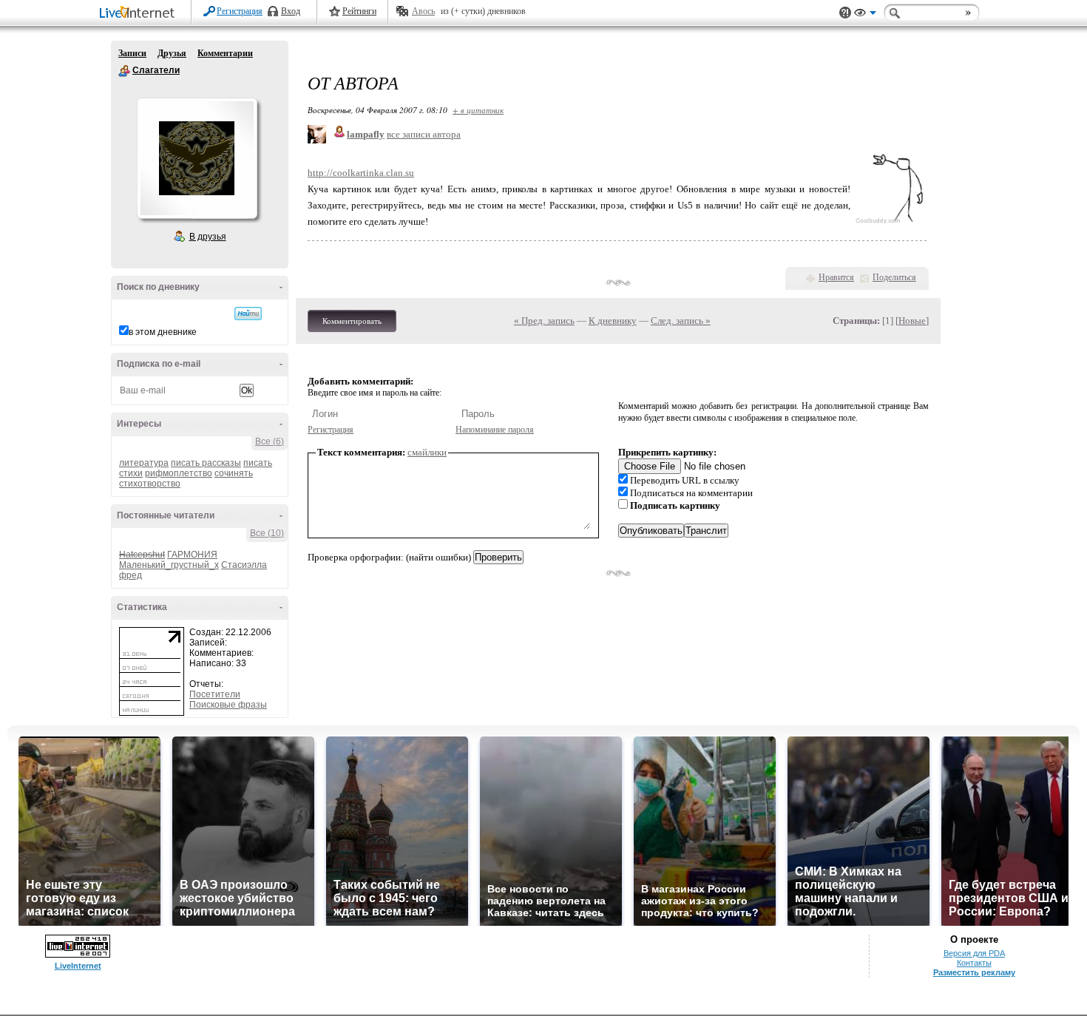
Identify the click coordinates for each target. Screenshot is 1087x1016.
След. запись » (681, 320)
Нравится (836, 277)
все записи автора (424, 134)
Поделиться (894, 277)
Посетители (214, 694)
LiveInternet (140, 13)
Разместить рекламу (974, 972)
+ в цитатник (478, 109)
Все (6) (269, 441)
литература (144, 463)
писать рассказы (206, 463)
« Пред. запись (544, 320)
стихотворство (149, 483)
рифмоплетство (178, 473)
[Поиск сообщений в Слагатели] (248, 313)
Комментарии (225, 53)
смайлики (427, 452)
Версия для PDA (974, 953)
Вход (290, 11)
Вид (865, 15)
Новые (912, 320)
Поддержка (845, 13)
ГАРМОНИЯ (192, 554)
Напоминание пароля (495, 429)
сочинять (233, 473)
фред (130, 575)
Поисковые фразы (228, 705)
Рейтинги (359, 11)
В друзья (207, 236)
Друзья (172, 53)
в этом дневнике (163, 332)
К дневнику (613, 320)
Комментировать (352, 320)
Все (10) (267, 533)
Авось (423, 11)
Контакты (974, 962)
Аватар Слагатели (196, 158)
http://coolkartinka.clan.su (361, 172)
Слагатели (124, 71)
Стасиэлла (244, 565)
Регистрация (240, 11)
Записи (132, 53)
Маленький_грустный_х (169, 565)
